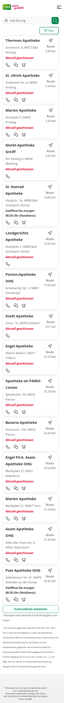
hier (30, 699)
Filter (50, 30)
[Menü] (59, 7)
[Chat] (16, 65)
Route (51, 46)
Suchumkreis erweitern (30, 609)
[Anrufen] (8, 65)
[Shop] (24, 65)
